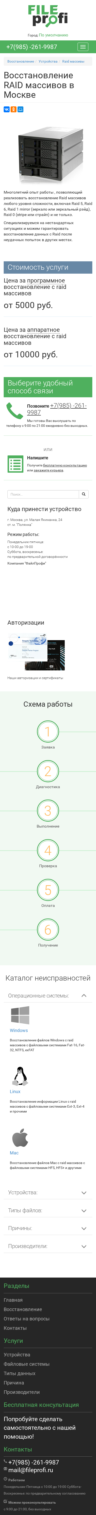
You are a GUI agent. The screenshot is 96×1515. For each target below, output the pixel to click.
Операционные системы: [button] (38, 996)
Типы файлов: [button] (25, 1210)
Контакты (15, 1328)
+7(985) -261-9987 (31, 46)
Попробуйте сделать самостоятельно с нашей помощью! (40, 1427)
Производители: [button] (28, 1246)
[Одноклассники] (13, 109)
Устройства (17, 1355)
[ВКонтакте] (7, 109)
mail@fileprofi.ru (30, 1470)
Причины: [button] (20, 1228)
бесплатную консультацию (65, 465)
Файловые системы (27, 1364)
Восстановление (23, 1309)
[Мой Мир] (20, 109)
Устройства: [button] (23, 1192)
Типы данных (19, 1373)
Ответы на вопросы (27, 1319)
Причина (14, 1383)
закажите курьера (48, 470)
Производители (22, 1392)
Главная (13, 1300)
